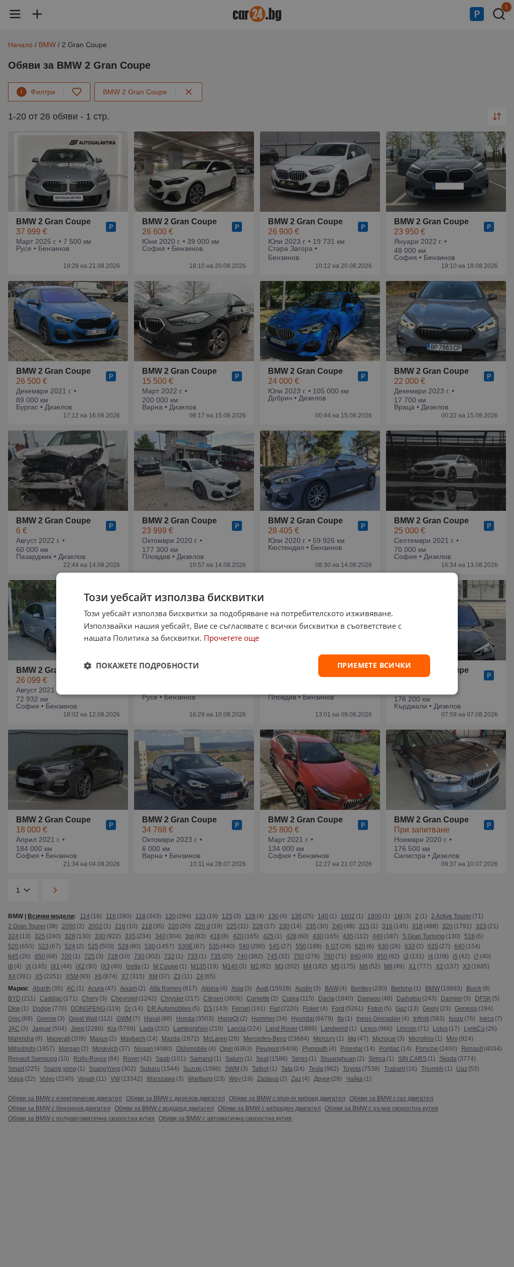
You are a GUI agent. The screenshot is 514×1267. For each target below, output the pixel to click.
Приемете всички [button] (374, 665)
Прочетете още (231, 638)
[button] (141, 665)
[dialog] (257, 633)
